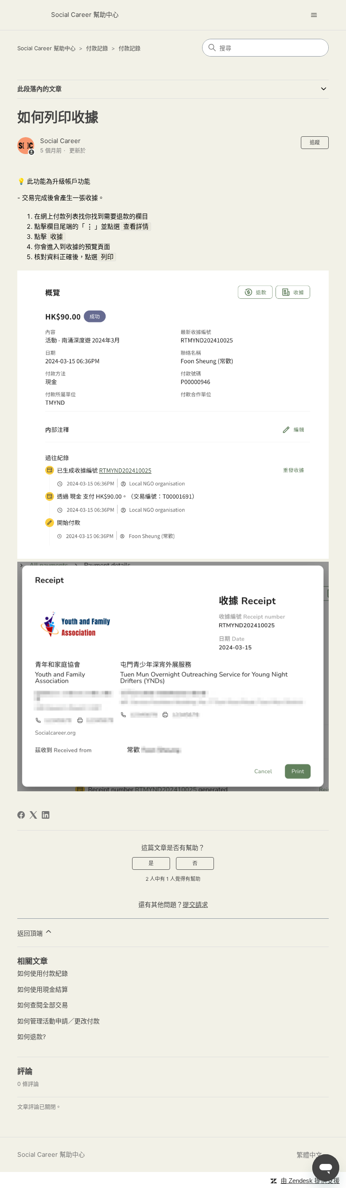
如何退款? (31, 1037)
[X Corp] (33, 815)
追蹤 (315, 142)
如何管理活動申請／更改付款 (58, 1021)
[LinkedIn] (45, 815)
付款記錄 (97, 48)
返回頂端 (30, 933)
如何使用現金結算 (42, 989)
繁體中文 (310, 1154)
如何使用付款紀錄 (42, 973)
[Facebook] (21, 815)
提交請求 (195, 905)
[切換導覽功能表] (314, 15)
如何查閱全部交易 (42, 1005)
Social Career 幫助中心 (46, 48)
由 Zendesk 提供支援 (310, 1180)
